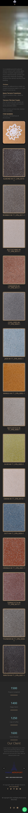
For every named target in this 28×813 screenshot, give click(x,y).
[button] (14, 4)
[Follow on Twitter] (11, 789)
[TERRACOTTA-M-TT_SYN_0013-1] (14, 601)
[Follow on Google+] (17, 789)
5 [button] (11, 777)
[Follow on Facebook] (8, 789)
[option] (14, 767)
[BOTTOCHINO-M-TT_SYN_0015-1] (14, 248)
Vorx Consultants (14, 786)
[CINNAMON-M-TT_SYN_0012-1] (14, 284)
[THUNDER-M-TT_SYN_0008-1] (14, 637)
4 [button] (10, 777)
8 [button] (16, 777)
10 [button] (18, 777)
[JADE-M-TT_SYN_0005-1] (14, 357)
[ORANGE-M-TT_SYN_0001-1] (14, 566)
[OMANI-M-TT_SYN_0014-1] (14, 497)
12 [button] (21, 777)
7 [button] (14, 777)
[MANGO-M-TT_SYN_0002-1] (14, 391)
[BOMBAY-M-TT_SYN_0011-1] (14, 213)
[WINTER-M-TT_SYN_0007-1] (14, 673)
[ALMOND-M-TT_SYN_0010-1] (14, 177)
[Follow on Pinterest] (14, 789)
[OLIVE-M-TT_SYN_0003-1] (14, 462)
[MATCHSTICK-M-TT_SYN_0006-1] (14, 426)
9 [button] (17, 777)
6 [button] (13, 777)
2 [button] (7, 777)
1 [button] (6, 777)
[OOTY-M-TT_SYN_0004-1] (14, 531)
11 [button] (20, 777)
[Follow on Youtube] (20, 789)
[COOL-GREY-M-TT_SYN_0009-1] (14, 320)
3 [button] (9, 777)
